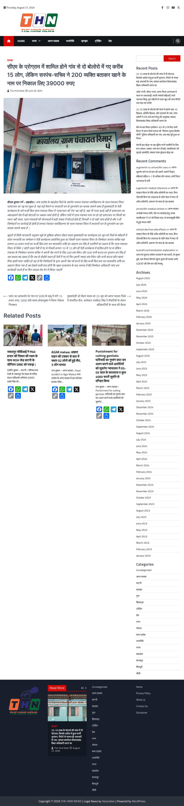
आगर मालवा (53, 41)
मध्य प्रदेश (141, 634)
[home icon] (9, 41)
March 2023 (142, 543)
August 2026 (143, 278)
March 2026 (142, 310)
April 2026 (141, 304)
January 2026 (143, 323)
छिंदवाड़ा (140, 602)
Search (172, 58)
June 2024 (141, 446)
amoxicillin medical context (150, 209)
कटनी (138, 583)
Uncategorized (143, 570)
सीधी (138, 673)
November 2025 (144, 336)
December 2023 (144, 485)
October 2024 (143, 420)
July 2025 (141, 362)
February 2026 (144, 317)
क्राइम (84, 41)
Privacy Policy (143, 693)
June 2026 (141, 291)
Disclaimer (141, 712)
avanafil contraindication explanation (155, 250)
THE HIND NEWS (71, 801)
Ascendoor (108, 801)
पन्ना (138, 622)
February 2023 (144, 549)
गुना (137, 596)
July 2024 (141, 439)
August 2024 (143, 433)
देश (110, 41)
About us (140, 699)
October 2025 (143, 343)
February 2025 (144, 394)
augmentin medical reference (151, 188)
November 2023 (144, 491)
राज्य (34, 41)
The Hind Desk (17, 90)
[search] (178, 41)
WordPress (138, 801)
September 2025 (145, 349)
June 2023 (141, 523)
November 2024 (144, 414)
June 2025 (141, 368)
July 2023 (141, 517)
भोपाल (139, 628)
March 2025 (142, 388)
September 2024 (145, 426)
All (82, 688)
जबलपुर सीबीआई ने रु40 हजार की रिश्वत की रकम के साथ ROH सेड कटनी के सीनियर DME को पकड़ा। (22, 358)
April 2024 (141, 459)
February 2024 (144, 472)
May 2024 (141, 452)
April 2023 (141, 536)
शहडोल (139, 654)
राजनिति (70, 41)
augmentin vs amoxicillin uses (152, 167)
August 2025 (143, 356)
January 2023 (143, 555)
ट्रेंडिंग (98, 41)
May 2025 (141, 375)
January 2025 (143, 401)
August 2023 (143, 510)
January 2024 (143, 478)
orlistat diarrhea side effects (151, 229)
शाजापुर (139, 660)
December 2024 (144, 407)
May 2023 (141, 530)
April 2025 (141, 381)
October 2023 (143, 497)
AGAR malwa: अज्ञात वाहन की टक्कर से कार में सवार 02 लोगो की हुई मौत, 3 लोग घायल (66, 358)
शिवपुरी (139, 667)
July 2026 (141, 284)
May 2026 (141, 297)
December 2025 (144, 330)
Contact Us (142, 706)
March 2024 (142, 465)
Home (21, 41)
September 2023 (145, 504)
